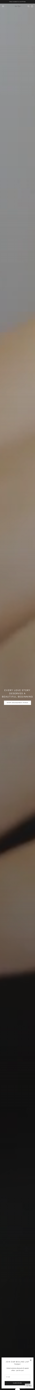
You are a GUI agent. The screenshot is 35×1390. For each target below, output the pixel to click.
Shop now (17, 709)
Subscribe (17, 1383)
